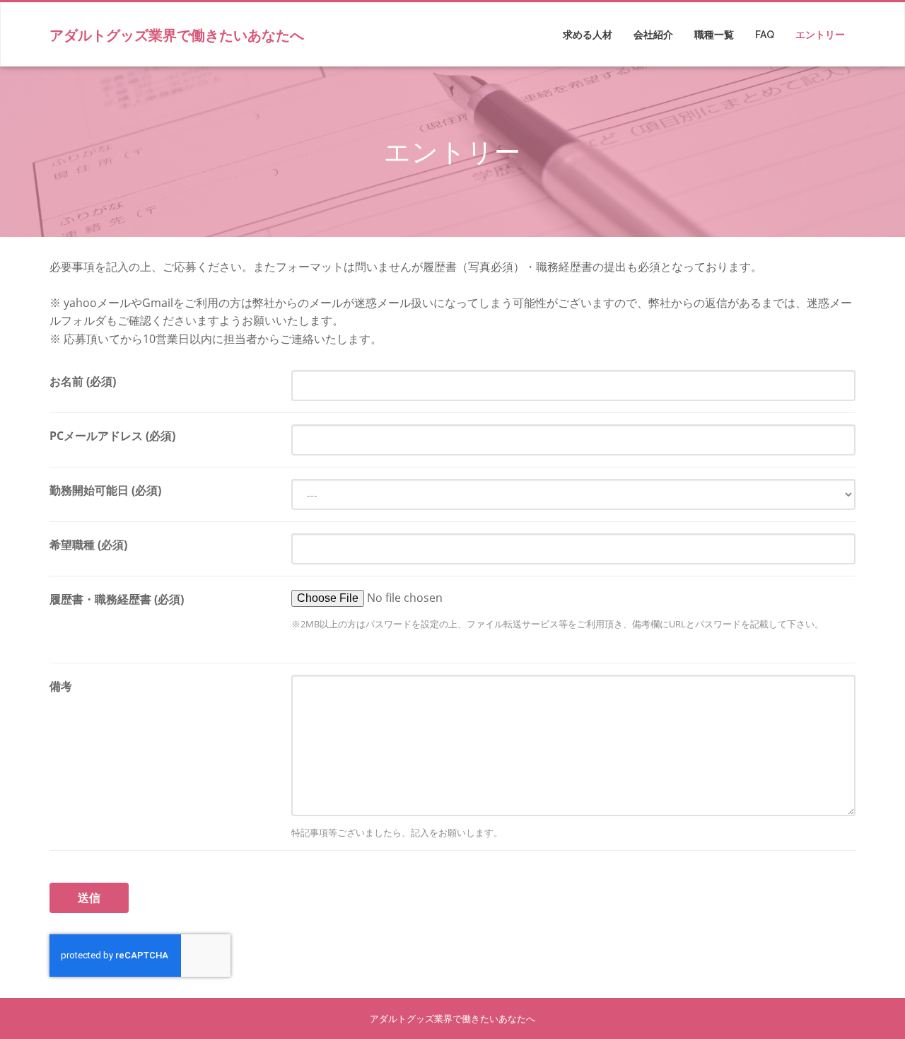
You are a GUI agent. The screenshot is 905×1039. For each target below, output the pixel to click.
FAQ (764, 34)
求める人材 (587, 34)
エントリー (820, 34)
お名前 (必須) (82, 381)
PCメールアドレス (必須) (112, 435)
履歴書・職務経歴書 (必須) (116, 599)
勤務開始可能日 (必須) (105, 490)
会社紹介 (653, 34)
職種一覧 (714, 34)
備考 (60, 686)
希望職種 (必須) (88, 544)
